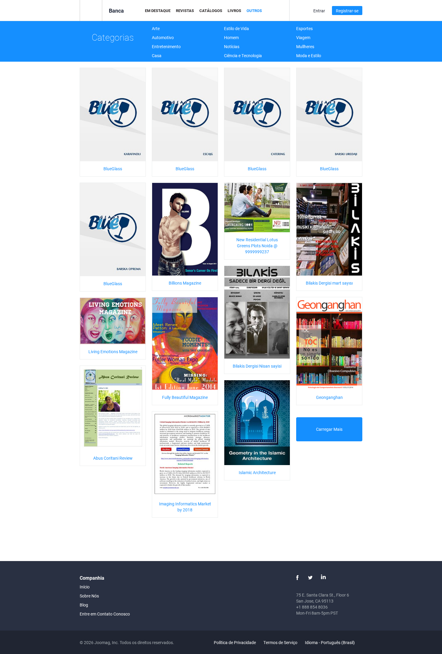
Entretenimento (166, 46)
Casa (156, 55)
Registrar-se (347, 11)
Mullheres (305, 46)
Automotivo (163, 37)
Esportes (304, 28)
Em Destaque (157, 10)
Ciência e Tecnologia (243, 55)
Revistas (185, 10)
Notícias (231, 46)
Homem (231, 37)
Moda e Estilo (308, 55)
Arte (156, 28)
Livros (234, 10)
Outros (254, 10)
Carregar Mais (329, 429)
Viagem (303, 37)
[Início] (91, 10)
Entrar (319, 11)
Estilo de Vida (236, 28)
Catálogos (210, 10)
